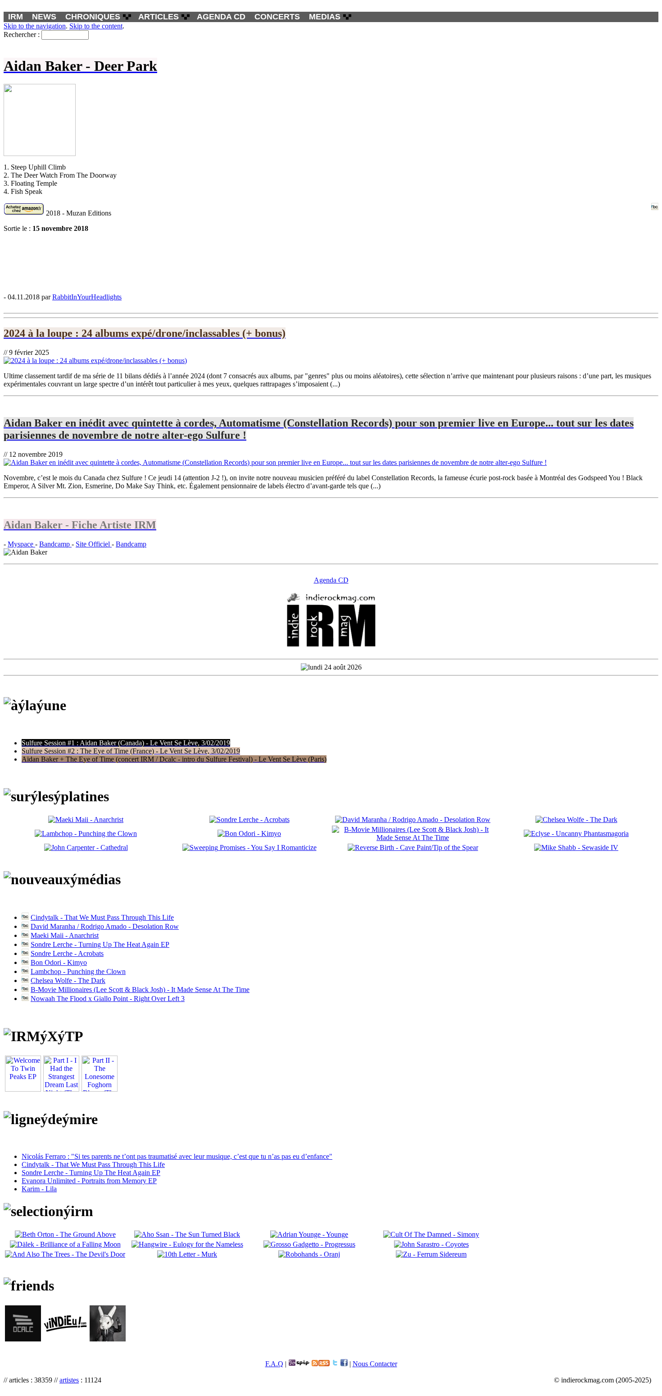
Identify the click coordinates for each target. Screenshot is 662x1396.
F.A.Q (274, 1364)
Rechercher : (22, 34)
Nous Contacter (375, 1364)
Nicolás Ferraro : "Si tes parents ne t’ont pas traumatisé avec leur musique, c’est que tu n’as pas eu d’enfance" (177, 1156)
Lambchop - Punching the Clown (78, 971)
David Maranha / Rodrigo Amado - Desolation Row (105, 926)
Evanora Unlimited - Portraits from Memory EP (89, 1181)
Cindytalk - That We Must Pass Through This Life (102, 917)
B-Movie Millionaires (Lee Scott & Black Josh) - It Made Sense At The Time (140, 989)
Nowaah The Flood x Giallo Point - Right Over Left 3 (108, 998)
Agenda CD (331, 580)
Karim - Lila (39, 1189)
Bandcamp (55, 544)
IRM (15, 16)
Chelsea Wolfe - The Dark (68, 980)
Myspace (21, 544)
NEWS (44, 16)
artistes (69, 1380)
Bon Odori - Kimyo (59, 962)
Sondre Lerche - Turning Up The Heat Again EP (100, 944)
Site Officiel (94, 544)
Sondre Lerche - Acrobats (67, 953)
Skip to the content (95, 26)
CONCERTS (277, 16)
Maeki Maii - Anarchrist (65, 935)
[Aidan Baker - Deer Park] (331, 262)
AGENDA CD (221, 16)
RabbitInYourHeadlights (87, 297)
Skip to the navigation (35, 26)
